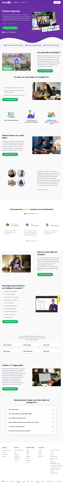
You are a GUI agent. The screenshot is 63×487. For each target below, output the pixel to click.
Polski (28, 481)
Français (48, 481)
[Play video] (16, 62)
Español (32, 481)
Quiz (15, 452)
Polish (27, 458)
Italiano (27, 462)
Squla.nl (39, 450)
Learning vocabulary (18, 450)
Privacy (52, 452)
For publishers (5, 454)
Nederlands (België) (18, 482)
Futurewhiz (40, 456)
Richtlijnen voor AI (54, 456)
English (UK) (23, 482)
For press (4, 456)
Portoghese (28, 460)
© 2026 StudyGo (53, 473)
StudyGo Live (17, 456)
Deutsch (43, 481)
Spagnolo (28, 456)
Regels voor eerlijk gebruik (54, 459)
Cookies (52, 454)
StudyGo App (17, 458)
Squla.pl (40, 452)
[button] (7, 459)
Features (16, 460)
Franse (27, 454)
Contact (4, 452)
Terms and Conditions (54, 449)
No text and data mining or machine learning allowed (55, 469)
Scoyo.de (40, 454)
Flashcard (16, 454)
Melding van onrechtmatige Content (55, 463)
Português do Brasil (37, 482)
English (27, 450)
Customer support (6, 450)
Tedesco (28, 452)
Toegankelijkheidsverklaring (55, 465)
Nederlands (12, 481)
